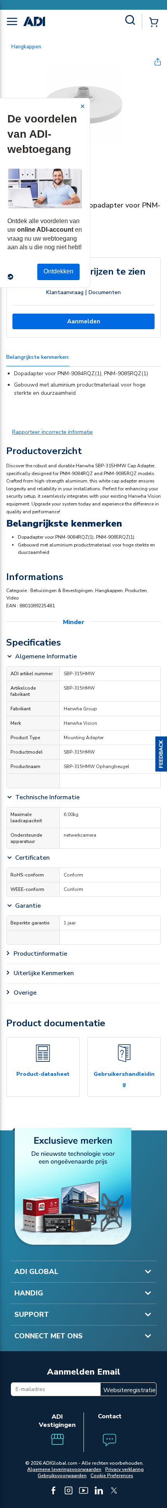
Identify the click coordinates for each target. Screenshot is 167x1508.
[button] (161, 754)
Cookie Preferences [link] (111, 1476)
